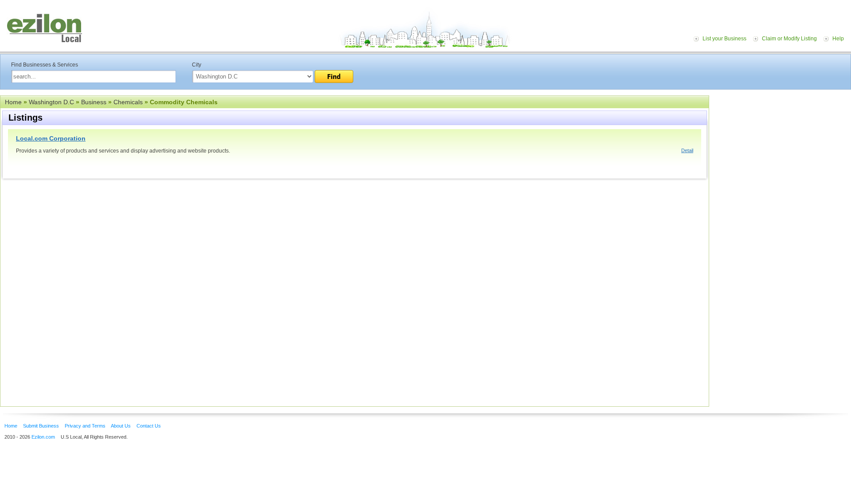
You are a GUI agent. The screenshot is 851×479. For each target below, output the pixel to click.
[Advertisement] (782, 149)
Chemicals (128, 102)
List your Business (724, 38)
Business (93, 102)
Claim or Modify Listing (789, 38)
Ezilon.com (43, 437)
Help (838, 38)
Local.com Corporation (51, 138)
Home (13, 102)
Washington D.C (51, 102)
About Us (121, 425)
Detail (687, 150)
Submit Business (41, 425)
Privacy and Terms (85, 425)
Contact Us (149, 425)
